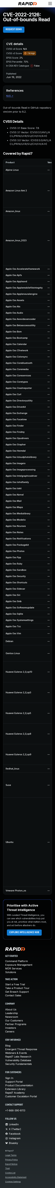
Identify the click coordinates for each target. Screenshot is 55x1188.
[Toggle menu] (50, 4)
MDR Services (13, 968)
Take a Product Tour (17, 988)
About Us (10, 1009)
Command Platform (16, 961)
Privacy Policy (11, 1159)
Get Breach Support (17, 991)
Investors (10, 1027)
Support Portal (14, 1081)
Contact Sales (13, 995)
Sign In (9, 1078)
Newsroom (11, 1016)
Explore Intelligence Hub (24, 932)
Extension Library (15, 1089)
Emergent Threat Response (21, 1049)
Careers (9, 1031)
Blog (7, 1045)
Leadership (11, 1013)
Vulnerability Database (18, 1060)
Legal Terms (10, 1155)
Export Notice (11, 1164)
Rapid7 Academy (15, 1092)
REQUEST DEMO (14, 29)
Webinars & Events (16, 1052)
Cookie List (10, 1173)
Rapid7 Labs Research (18, 1056)
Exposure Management (18, 964)
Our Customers (14, 1020)
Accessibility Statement (15, 1177)
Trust (7, 1168)
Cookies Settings (13, 1182)
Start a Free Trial (15, 984)
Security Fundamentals (18, 1063)
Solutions (10, 972)
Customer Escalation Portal (21, 1096)
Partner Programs (15, 1024)
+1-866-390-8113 (15, 1110)
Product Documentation (19, 1085)
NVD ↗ (9, 96)
